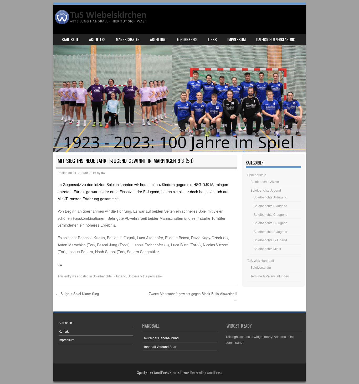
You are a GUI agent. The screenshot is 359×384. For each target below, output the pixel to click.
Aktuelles (97, 40)
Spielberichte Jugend (265, 190)
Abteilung (158, 40)
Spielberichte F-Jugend (109, 276)
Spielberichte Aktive (264, 181)
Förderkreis (187, 40)
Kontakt (64, 331)
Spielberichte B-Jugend (270, 205)
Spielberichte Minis (267, 248)
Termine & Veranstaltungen (269, 276)
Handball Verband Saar (159, 346)
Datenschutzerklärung (275, 40)
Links (212, 40)
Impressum (236, 40)
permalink (155, 276)
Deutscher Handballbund (161, 338)
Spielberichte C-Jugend (271, 214)
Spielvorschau (260, 267)
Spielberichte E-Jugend (270, 231)
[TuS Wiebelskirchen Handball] (101, 17)
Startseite (70, 40)
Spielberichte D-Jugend (271, 223)
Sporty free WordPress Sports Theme (163, 372)
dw (103, 172)
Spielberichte (256, 174)
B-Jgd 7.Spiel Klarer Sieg (77, 293)
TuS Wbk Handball (260, 260)
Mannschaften (128, 40)
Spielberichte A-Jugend (270, 197)
